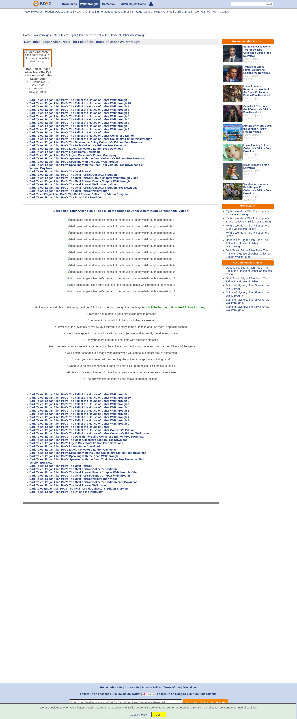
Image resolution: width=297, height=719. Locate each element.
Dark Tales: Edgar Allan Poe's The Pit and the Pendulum (66, 197)
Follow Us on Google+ (171, 693)
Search (269, 4)
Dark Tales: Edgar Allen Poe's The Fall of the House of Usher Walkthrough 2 (79, 106)
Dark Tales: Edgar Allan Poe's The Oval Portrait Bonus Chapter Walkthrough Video (83, 177)
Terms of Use (172, 687)
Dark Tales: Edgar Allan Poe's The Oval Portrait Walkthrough (69, 190)
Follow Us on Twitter (126, 693)
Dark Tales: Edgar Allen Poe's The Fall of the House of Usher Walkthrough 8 (79, 125)
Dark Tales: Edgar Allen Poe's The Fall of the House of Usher (69, 132)
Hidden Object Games (58, 11)
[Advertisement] (148, 25)
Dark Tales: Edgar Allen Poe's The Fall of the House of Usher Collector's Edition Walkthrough (90, 138)
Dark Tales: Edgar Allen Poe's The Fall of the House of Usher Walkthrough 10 (80, 103)
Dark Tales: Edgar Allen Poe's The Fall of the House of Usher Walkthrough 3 (79, 109)
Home (104, 687)
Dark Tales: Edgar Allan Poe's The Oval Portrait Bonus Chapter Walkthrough (79, 181)
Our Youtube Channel (203, 693)
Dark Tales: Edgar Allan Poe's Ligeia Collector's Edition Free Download (76, 148)
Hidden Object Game (132, 4)
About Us (116, 687)
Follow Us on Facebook (95, 693)
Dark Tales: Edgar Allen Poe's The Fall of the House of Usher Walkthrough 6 (79, 119)
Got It (158, 714)
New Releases (34, 11)
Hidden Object (251, 59)
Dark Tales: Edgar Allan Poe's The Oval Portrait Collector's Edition (73, 174)
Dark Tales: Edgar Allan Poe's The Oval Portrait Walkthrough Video (73, 184)
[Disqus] (121, 549)
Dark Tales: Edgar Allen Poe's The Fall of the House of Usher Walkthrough (78, 99)
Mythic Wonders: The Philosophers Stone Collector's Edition (247, 227)
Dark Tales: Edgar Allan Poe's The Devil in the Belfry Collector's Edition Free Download (86, 142)
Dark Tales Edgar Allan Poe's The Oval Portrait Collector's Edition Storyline (79, 194)
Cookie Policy (138, 714)
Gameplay (108, 4)
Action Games (201, 11)
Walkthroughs (89, 4)
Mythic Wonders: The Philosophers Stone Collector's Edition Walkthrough (249, 220)
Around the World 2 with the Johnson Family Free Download (257, 128)
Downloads (69, 4)
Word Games (220, 11)
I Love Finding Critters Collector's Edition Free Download (257, 148)
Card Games (182, 11)
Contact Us (132, 687)
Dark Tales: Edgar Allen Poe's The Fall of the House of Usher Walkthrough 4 (79, 112)
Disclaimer (190, 687)
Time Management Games (113, 11)
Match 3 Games (84, 11)
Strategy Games (142, 11)
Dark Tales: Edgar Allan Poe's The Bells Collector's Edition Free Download (78, 145)
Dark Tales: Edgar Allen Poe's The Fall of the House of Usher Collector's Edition (82, 135)
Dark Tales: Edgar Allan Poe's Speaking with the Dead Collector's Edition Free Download (87, 158)
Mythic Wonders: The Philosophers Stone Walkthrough (247, 213)
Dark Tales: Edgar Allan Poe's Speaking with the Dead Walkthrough (73, 161)
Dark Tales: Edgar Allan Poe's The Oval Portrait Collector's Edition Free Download (83, 187)
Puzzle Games (163, 11)
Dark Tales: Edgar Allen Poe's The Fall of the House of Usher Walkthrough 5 (79, 116)
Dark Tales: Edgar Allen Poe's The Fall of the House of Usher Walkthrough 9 (79, 129)
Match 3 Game (251, 171)
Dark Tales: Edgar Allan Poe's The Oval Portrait (60, 171)
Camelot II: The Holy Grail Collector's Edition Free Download (257, 109)
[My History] (151, 4)
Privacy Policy (151, 687)
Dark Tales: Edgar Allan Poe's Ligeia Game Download (64, 151)
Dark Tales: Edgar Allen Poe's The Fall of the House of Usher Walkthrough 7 (79, 122)
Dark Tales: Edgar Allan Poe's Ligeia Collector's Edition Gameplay (72, 155)
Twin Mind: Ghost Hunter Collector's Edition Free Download (256, 69)
